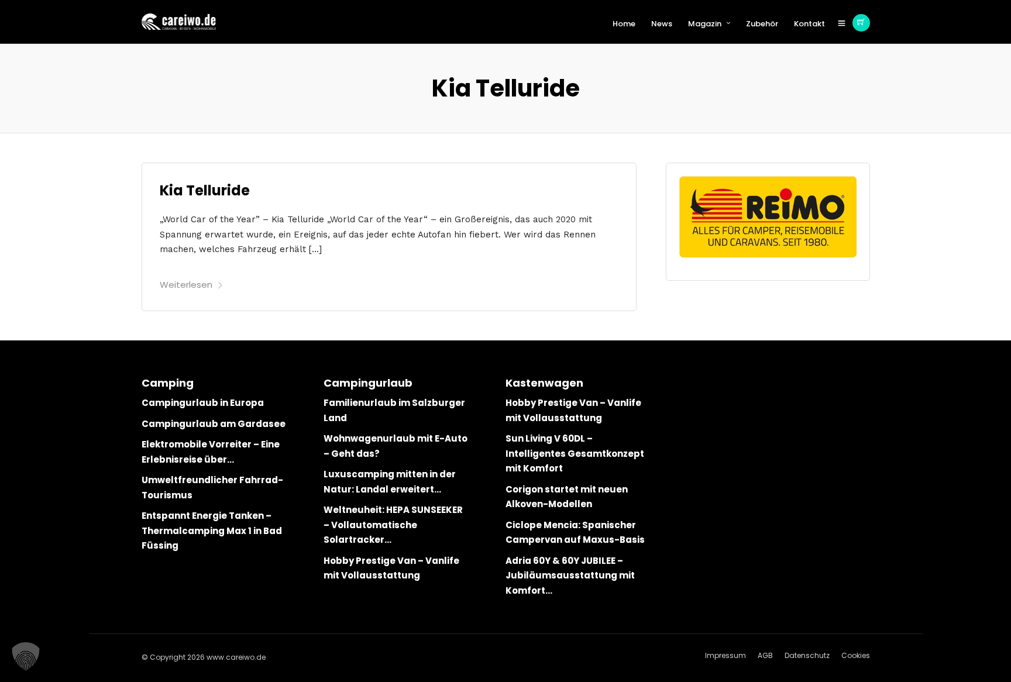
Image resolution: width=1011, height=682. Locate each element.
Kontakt (809, 23)
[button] (25, 656)
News (661, 23)
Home (624, 23)
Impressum (725, 655)
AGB (765, 655)
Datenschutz (807, 655)
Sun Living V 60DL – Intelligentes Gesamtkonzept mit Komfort (575, 453)
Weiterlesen (186, 284)
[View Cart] (861, 23)
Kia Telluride (205, 190)
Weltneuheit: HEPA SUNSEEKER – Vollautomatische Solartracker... (393, 525)
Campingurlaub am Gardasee (214, 424)
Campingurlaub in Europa (203, 403)
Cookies (855, 655)
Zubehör (762, 23)
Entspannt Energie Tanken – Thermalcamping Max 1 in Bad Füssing (212, 530)
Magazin (704, 23)
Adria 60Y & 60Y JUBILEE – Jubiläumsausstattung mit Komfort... (570, 575)
